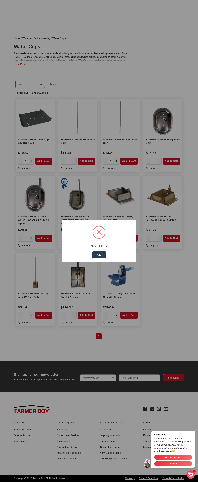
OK (99, 255)
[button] (190, 474)
